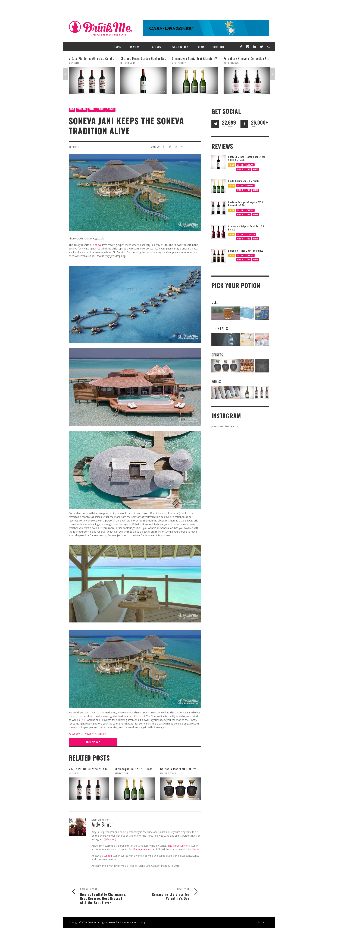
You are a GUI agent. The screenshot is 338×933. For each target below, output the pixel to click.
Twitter (87, 733)
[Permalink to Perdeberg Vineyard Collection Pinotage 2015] (195, 80)
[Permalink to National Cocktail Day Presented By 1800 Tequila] (225, 339)
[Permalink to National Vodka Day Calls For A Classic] (247, 339)
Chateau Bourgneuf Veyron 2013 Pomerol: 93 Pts (245, 203)
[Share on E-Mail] (182, 146)
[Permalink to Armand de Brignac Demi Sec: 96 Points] (218, 231)
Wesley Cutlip (127, 63)
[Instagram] (247, 46)
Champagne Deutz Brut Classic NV (142, 58)
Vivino (195, 849)
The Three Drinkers (179, 845)
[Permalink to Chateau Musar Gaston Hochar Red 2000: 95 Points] (92, 80)
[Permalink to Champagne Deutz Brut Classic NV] (143, 80)
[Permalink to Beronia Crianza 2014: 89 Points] (218, 255)
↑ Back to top (262, 922)
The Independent (142, 849)
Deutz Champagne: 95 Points (243, 181)
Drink (240, 164)
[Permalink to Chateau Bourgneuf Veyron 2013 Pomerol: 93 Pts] (218, 207)
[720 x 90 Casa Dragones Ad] (206, 28)
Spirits (217, 355)
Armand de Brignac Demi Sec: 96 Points (246, 227)
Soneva (97, 244)
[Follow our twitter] (215, 124)
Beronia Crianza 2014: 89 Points (245, 250)
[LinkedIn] (254, 46)
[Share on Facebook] (163, 146)
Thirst (101, 109)
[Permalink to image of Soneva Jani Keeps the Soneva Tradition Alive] (135, 192)
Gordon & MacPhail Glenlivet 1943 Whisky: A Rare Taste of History (267, 58)
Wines (255, 169)
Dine (72, 109)
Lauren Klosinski (232, 63)
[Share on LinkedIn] (175, 146)
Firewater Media (128, 922)
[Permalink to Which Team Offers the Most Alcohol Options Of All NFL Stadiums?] (262, 313)
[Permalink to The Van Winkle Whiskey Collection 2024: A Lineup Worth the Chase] (247, 365)
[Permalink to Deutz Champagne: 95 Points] (218, 186)
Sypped (108, 855)
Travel (110, 109)
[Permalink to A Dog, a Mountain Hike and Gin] (262, 365)
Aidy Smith (74, 146)
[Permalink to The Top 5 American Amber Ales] (225, 313)
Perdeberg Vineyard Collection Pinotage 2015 (202, 58)
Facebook (74, 733)
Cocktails (219, 328)
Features (81, 109)
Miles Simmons (76, 63)
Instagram (100, 733)
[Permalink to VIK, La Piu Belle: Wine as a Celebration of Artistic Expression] (89, 788)
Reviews (249, 164)
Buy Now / (93, 742)
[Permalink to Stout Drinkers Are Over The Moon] (247, 313)
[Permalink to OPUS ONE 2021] (225, 392)
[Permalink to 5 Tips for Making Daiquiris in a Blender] (262, 339)
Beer (215, 302)
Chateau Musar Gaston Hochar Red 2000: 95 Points (102, 58)
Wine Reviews (243, 169)
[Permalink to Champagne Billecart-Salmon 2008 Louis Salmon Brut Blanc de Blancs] (247, 392)
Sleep (92, 109)
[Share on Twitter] (169, 146)
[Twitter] (261, 46)
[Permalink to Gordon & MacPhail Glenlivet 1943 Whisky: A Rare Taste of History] (247, 80)
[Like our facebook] (244, 124)
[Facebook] (240, 46)
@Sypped (110, 839)
